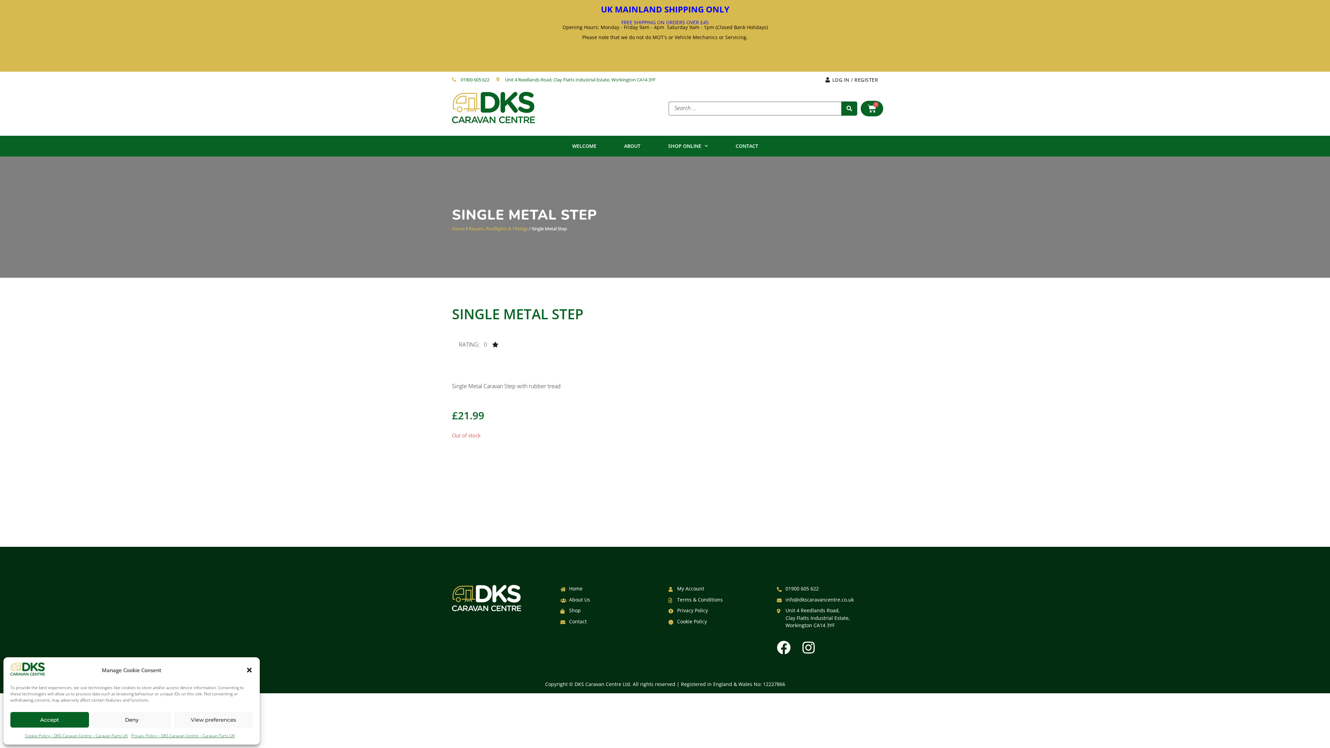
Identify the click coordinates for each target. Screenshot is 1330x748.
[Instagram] (809, 647)
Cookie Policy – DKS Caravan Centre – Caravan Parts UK (76, 736)
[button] (249, 670)
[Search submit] (849, 108)
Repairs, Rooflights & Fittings (498, 228)
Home (458, 228)
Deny (132, 719)
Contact (747, 146)
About (632, 146)
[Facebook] (784, 647)
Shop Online (684, 146)
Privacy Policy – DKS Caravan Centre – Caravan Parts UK (183, 736)
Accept (49, 719)
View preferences (213, 719)
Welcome (584, 146)
